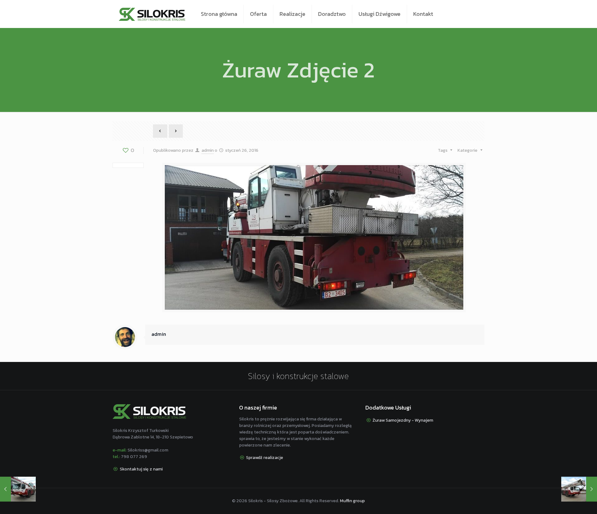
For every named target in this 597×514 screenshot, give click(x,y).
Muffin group (352, 501)
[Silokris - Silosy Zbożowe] (152, 14)
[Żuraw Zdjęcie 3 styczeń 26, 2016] (579, 489)
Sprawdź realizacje (264, 457)
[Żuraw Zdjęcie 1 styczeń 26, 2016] (18, 489)
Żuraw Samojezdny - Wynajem (403, 420)
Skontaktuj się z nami (141, 469)
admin (207, 150)
